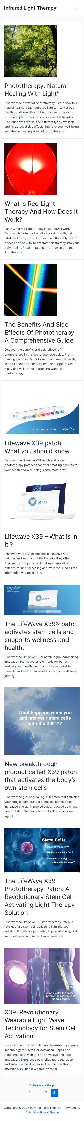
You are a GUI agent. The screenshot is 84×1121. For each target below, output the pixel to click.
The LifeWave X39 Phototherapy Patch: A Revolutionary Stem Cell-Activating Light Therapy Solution (40, 896)
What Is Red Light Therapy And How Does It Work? (41, 211)
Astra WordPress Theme (42, 1112)
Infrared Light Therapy (30, 8)
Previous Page (42, 1085)
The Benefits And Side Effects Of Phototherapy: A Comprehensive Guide (40, 332)
